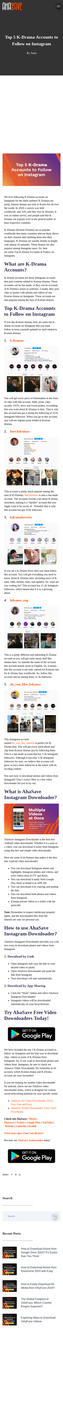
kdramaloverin (21, 517)
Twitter (20, 1122)
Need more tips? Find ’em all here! (24, 1133)
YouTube (47, 1122)
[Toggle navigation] (58, 6)
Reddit (32, 1126)
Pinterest (9, 1122)
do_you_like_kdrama (25, 684)
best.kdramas (20, 431)
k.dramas (17, 340)
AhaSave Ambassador (30, 1140)
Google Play (33, 1122)
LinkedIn (21, 1126)
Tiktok (32, 1118)
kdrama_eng (19, 600)
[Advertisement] (31, 108)
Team (33, 53)
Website (9, 1126)
